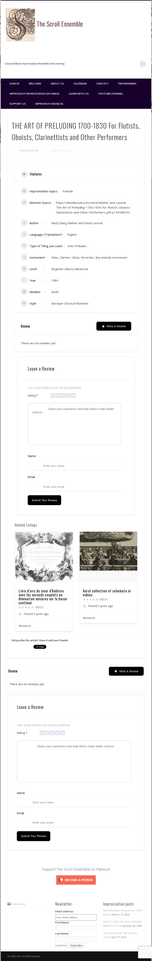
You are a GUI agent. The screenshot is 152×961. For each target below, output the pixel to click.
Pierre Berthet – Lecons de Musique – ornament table (103, 592)
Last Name (61, 933)
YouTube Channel (110, 93)
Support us (18, 103)
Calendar (80, 83)
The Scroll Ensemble (60, 23)
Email (31, 477)
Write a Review (116, 326)
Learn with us (79, 93)
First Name (62, 922)
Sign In (14, 83)
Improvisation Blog (49, 103)
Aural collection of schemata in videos (42, 592)
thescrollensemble (29, 150)
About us (57, 83)
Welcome (35, 83)
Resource (25, 618)
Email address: (64, 911)
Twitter (127, 64)
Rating (33, 395)
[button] (18, 582)
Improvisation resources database (34, 93)
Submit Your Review (44, 500)
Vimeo (135, 64)
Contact (102, 83)
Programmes (127, 83)
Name (32, 456)
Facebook (118, 64)
